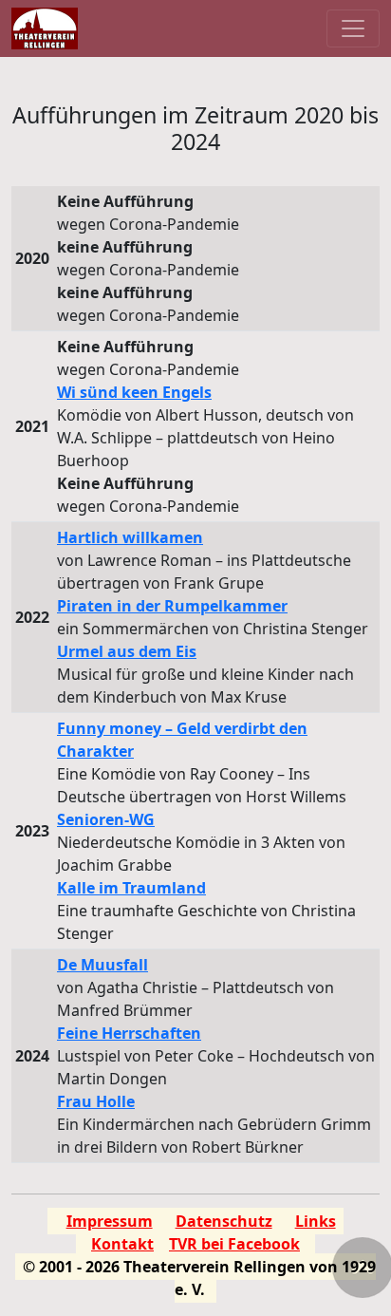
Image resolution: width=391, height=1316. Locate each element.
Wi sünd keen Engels (134, 392)
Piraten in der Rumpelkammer (172, 605)
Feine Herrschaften (129, 1033)
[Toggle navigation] (353, 28)
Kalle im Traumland (131, 887)
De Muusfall (102, 964)
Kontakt (122, 1243)
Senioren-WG (106, 819)
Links (315, 1221)
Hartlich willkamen (130, 537)
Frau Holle (96, 1101)
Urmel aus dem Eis (126, 651)
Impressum (109, 1221)
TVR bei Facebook (234, 1243)
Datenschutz (224, 1221)
